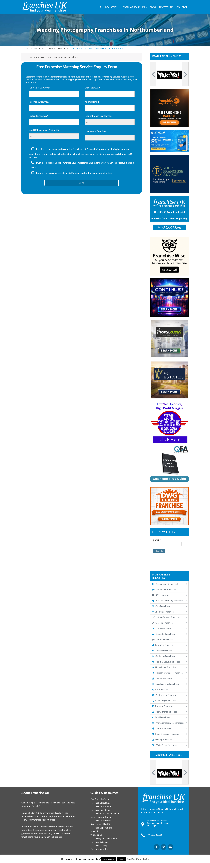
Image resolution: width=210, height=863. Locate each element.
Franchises (40, 49)
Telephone (39, 101)
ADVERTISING (166, 7)
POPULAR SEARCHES (134, 7)
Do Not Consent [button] (108, 859)
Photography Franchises (58, 49)
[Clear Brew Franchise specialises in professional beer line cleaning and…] (169, 74)
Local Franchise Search (100, 817)
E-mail (157, 539)
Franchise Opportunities (101, 828)
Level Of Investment (44, 130)
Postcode (38, 115)
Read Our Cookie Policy (138, 859)
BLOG (153, 7)
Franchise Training (98, 845)
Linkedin (170, 847)
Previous (153, 74)
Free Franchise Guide (99, 799)
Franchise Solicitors (99, 842)
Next (185, 74)
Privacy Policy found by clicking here (104, 149)
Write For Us (96, 835)
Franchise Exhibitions (100, 810)
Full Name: (39, 87)
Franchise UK (27, 49)
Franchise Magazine (99, 849)
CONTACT (181, 7)
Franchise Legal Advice (100, 806)
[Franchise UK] (44, 6)
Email (92, 87)
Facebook (157, 847)
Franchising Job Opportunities (103, 838)
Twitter (163, 847)
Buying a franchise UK (100, 824)
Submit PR (95, 831)
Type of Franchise (98, 115)
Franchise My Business (100, 820)
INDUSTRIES (111, 7)
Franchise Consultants (100, 803)
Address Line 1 (92, 101)
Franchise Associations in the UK (105, 813)
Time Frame (95, 131)
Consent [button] (122, 859)
